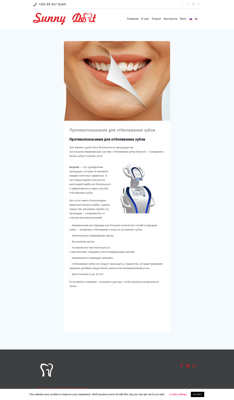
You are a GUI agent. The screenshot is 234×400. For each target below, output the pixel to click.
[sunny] (46, 370)
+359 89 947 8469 (52, 4)
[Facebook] (188, 4)
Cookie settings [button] (178, 394)
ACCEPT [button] (197, 394)
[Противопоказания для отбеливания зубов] (117, 80)
